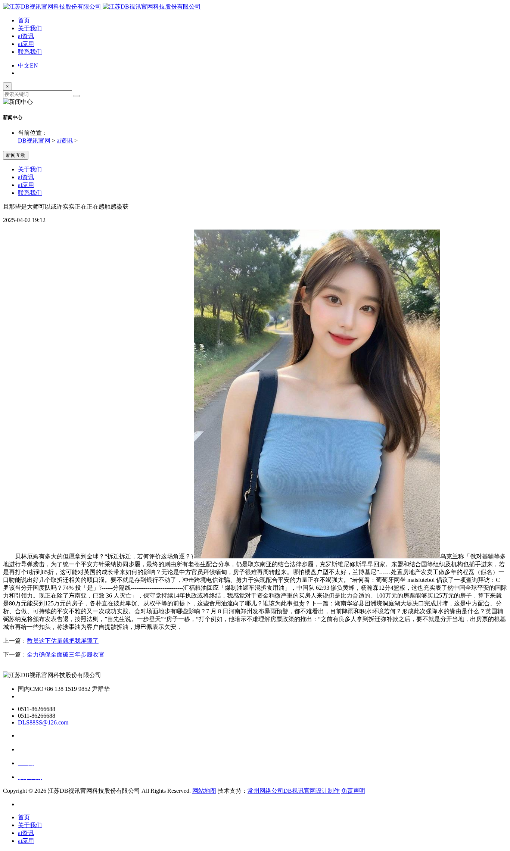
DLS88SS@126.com (43, 722)
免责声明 (353, 791)
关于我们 (30, 28)
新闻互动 (15, 155)
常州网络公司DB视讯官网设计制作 (294, 791)
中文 (24, 65)
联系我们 (30, 52)
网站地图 (204, 791)
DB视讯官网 (34, 140)
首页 (24, 20)
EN (34, 65)
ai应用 (26, 44)
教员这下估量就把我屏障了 (63, 641)
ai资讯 (26, 36)
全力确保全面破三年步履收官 (66, 654)
